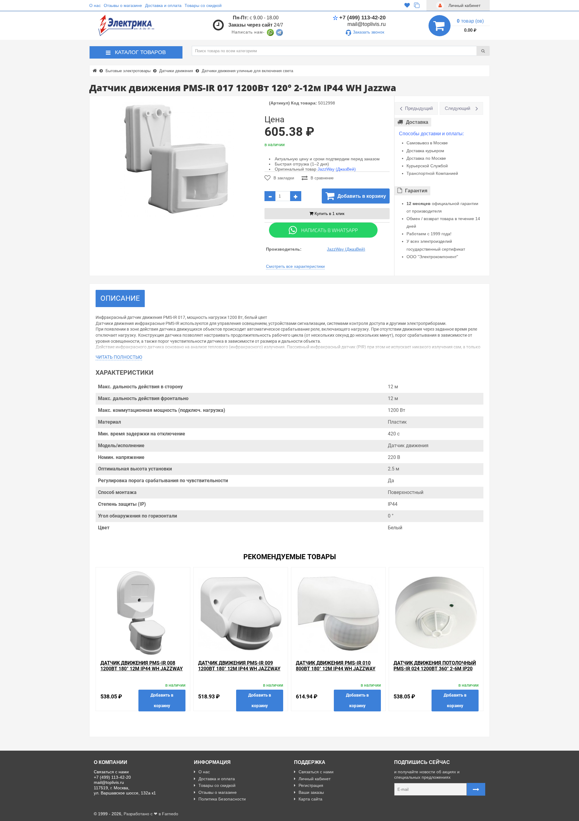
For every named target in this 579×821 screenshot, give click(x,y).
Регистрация (311, 785)
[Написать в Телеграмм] (279, 32)
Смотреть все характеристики (295, 266)
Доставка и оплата (163, 5)
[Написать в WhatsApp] (270, 32)
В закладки (284, 178)
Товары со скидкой (203, 5)
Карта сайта (310, 799)
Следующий (457, 108)
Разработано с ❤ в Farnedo (151, 813)
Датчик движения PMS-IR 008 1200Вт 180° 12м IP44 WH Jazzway (141, 666)
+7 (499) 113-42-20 (362, 17)
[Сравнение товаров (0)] (416, 5)
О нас (95, 5)
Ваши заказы (311, 792)
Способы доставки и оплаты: (431, 133)
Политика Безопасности (222, 799)
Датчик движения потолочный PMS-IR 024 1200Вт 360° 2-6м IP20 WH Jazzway (435, 668)
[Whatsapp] (323, 229)
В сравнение (322, 178)
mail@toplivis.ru (366, 24)
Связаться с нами (316, 771)
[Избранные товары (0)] (407, 5)
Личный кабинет (315, 778)
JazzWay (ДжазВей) (337, 169)
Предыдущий (419, 108)
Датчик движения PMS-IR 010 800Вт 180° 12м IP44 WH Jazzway (335, 666)
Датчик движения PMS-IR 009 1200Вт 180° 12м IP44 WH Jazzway (239, 666)
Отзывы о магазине (123, 5)
